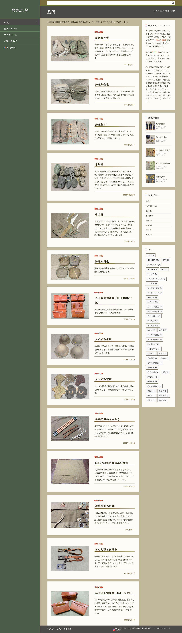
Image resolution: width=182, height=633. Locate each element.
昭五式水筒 (152, 372)
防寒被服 (163, 395)
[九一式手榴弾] (150, 139)
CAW (150, 255)
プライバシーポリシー (160, 628)
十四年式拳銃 (153, 349)
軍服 (147, 234)
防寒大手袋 (102, 38)
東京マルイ (152, 377)
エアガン (152, 283)
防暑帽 (151, 400)
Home (115, 628)
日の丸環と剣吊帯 (106, 549)
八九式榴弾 (160, 124)
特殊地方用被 (154, 386)
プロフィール (125, 628)
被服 (96, 32)
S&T (164, 269)
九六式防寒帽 (103, 379)
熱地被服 (152, 381)
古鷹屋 (151, 353)
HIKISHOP (153, 260)
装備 (173, 11)
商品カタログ (161, 40)
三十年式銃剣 (153, 316)
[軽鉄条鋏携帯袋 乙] (150, 152)
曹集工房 (20, 10)
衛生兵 (151, 391)
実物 (162, 353)
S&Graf (152, 269)
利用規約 (147, 628)
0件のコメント (160, 128)
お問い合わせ (136, 628)
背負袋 (99, 214)
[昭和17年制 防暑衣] (150, 165)
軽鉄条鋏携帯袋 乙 (163, 150)
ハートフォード (154, 293)
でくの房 (152, 274)
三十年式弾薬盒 (154, 311)
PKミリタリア (153, 265)
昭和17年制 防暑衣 (163, 163)
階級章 (163, 400)
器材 (147, 211)
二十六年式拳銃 (154, 335)
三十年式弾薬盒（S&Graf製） (114, 593)
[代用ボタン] (150, 178)
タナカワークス (154, 288)
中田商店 (152, 321)
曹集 (165, 372)
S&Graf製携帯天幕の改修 (111, 463)
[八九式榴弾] (150, 125)
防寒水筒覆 (102, 261)
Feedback (156, 52)
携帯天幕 (152, 367)
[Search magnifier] (173, 3)
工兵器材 (152, 358)
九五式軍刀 (152, 325)
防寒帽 (151, 395)
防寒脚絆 (100, 124)
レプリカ (152, 302)
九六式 (163, 330)
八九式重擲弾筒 (154, 339)
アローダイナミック (156, 279)
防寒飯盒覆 (102, 84)
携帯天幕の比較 (104, 506)
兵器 (147, 201)
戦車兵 (164, 358)
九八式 (151, 330)
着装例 (148, 216)
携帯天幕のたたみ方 (107, 419)
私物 (147, 220)
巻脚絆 (99, 164)
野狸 (162, 391)
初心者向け (150, 206)
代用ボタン (160, 176)
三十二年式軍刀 (154, 307)
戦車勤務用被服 (154, 363)
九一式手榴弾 (161, 137)
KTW (166, 260)
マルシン (152, 297)
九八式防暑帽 (103, 339)
